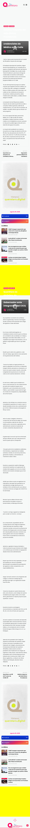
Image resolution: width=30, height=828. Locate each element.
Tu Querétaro (10, 50)
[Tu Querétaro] (10, 4)
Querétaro (11, 288)
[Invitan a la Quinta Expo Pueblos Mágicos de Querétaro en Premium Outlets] (4, 259)
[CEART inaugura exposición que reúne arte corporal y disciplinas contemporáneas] (4, 231)
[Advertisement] (15, 280)
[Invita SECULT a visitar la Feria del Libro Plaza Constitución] (4, 240)
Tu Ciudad (11, 26)
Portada (6, 26)
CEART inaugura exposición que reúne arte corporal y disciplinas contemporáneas (17, 230)
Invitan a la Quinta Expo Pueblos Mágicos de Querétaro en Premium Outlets (18, 259)
